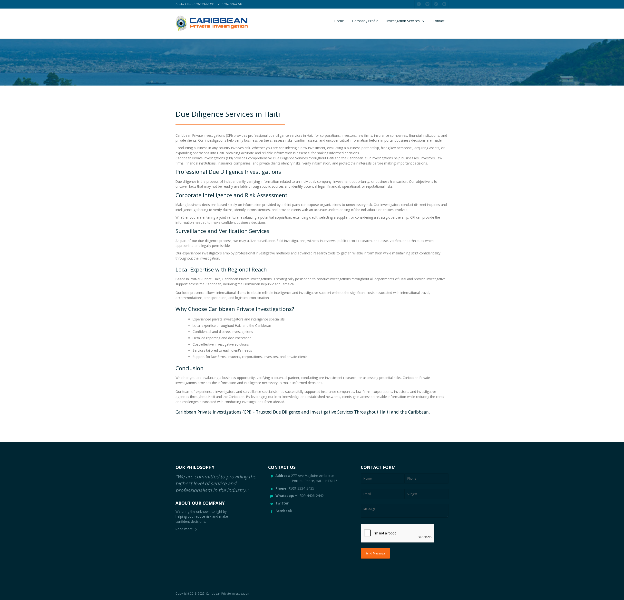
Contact (438, 21)
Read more (184, 529)
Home (339, 21)
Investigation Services (403, 21)
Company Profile (365, 21)
